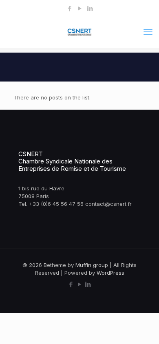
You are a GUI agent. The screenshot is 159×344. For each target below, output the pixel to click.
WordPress (110, 272)
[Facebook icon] (69, 8)
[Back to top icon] (142, 327)
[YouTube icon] (80, 8)
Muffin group (91, 265)
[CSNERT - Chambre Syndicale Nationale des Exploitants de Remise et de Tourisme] (79, 32)
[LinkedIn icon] (90, 8)
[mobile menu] (148, 32)
